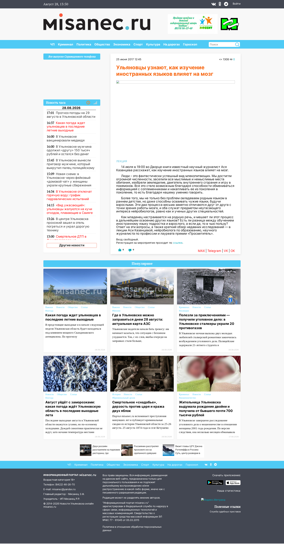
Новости (60, 307)
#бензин (116, 311)
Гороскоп (190, 44)
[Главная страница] (96, 20)
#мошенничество (187, 398)
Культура (153, 44)
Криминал (65, 44)
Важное (49, 307)
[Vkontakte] (213, 4)
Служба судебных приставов (225, 511)
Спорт (138, 44)
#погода (49, 311)
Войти (237, 3)
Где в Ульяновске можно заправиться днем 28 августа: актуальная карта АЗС (137, 319)
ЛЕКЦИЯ (121, 161)
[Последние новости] (88, 103)
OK (233, 251)
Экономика (121, 44)
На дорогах (171, 44)
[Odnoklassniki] (219, 4)
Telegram (214, 251)
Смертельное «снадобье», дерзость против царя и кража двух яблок (138, 406)
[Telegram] (226, 4)
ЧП (52, 44)
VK (226, 251)
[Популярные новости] (95, 103)
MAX (201, 251)
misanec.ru (49, 506)
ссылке (177, 242)
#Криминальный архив (123, 398)
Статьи (84, 307)
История (116, 394)
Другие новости (71, 245)
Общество (102, 44)
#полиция (184, 311)
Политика (83, 44)
